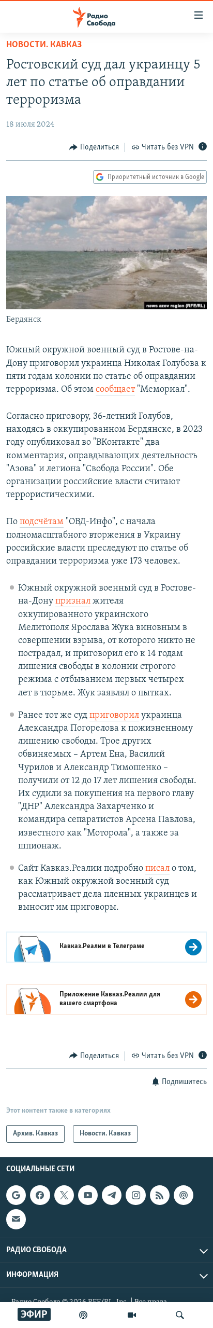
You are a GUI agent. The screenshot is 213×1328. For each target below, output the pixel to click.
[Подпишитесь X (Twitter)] (64, 1195)
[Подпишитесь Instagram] (135, 1195)
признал (72, 601)
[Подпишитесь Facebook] (40, 1195)
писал (157, 868)
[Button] (94, 147)
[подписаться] (16, 1219)
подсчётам (42, 522)
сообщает (115, 389)
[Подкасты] (183, 1195)
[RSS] (160, 1195)
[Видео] (131, 1315)
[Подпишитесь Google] (16, 1195)
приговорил (114, 715)
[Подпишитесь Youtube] (88, 1195)
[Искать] (179, 1315)
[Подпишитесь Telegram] (111, 1195)
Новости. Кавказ (44, 45)
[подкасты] (83, 1315)
